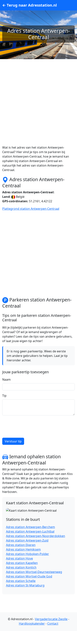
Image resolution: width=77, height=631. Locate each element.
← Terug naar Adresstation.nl (29, 5)
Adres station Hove (19, 558)
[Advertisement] (38, 106)
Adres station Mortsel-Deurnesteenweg (34, 572)
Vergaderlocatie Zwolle (51, 619)
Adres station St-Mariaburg (25, 585)
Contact (52, 623)
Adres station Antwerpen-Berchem (30, 527)
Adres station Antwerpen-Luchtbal (30, 531)
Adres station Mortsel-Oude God (29, 576)
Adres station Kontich (21, 567)
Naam (6, 379)
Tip (4, 396)
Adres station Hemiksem (23, 549)
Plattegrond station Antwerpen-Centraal (30, 209)
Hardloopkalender (32, 623)
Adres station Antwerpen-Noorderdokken (35, 536)
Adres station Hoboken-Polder (27, 554)
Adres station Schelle (21, 581)
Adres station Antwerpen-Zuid (27, 540)
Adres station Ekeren (21, 545)
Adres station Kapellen (22, 563)
